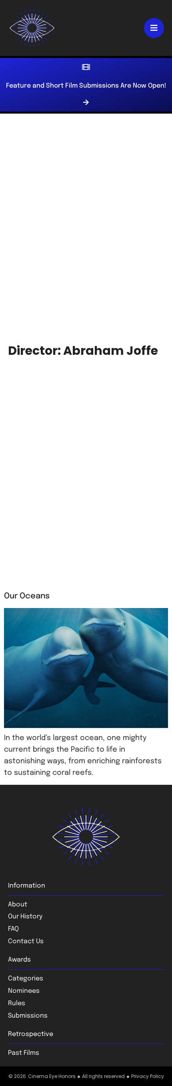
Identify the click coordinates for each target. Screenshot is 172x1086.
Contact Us (26, 941)
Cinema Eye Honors (52, 1076)
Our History (25, 916)
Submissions (28, 1015)
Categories (25, 978)
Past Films (23, 1053)
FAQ (13, 929)
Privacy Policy (147, 1076)
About (17, 904)
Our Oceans (27, 596)
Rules (16, 1003)
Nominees (24, 991)
